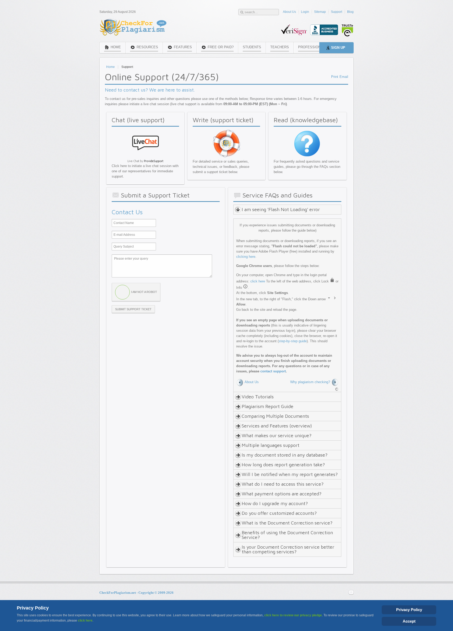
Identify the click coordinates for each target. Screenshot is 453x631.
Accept (409, 621)
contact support (273, 371)
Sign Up (338, 48)
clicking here (245, 257)
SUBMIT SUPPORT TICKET (133, 309)
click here (257, 281)
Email (343, 77)
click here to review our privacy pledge (293, 615)
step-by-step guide (293, 341)
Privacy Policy (409, 609)
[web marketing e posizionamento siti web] (336, 389)
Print (334, 77)
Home (110, 67)
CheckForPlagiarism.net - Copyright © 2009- (136, 593)
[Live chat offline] (145, 156)
